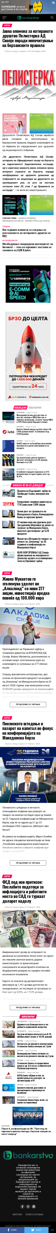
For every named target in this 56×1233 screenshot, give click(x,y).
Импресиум (17, 1214)
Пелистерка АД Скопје (38, 221)
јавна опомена (28, 218)
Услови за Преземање (34, 1214)
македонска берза (14, 221)
